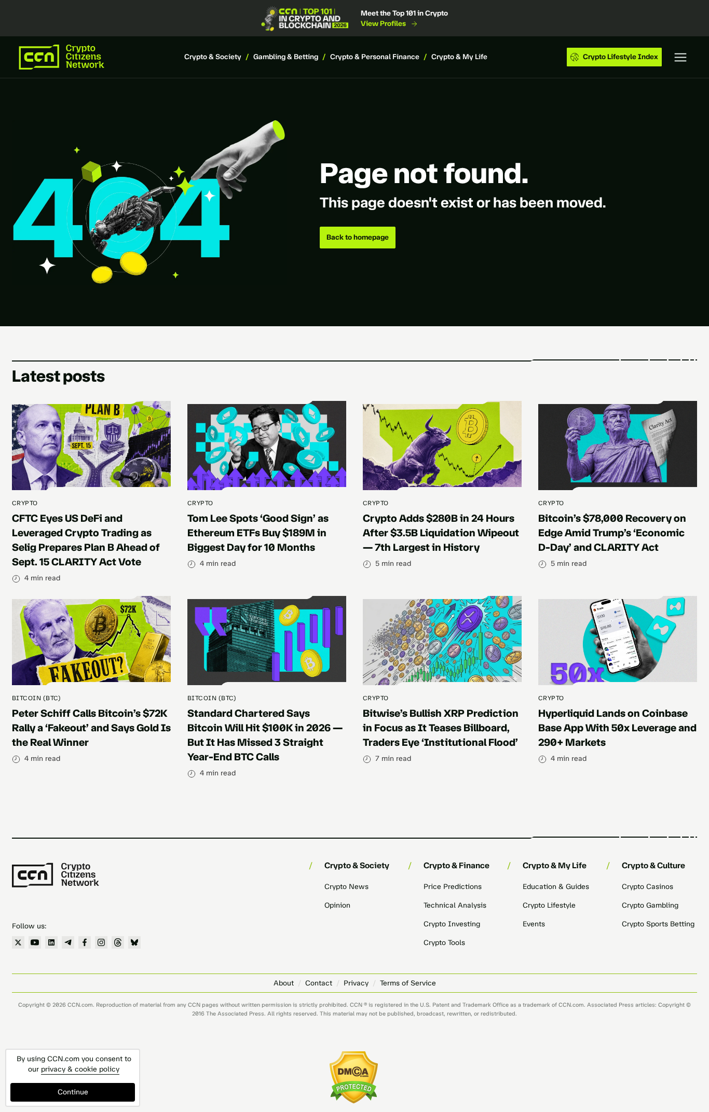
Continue (73, 1092)
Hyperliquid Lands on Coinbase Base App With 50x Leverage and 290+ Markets (617, 727)
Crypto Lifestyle (549, 905)
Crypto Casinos (647, 886)
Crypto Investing (452, 924)
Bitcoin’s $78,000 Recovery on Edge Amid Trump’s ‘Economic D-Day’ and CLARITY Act (612, 532)
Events (534, 924)
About (284, 983)
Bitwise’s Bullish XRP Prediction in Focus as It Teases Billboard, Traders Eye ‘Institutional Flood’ (441, 727)
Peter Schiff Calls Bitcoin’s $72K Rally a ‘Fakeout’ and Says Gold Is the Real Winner (91, 727)
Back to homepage (357, 237)
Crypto (25, 503)
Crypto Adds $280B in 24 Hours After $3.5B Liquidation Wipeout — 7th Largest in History (441, 532)
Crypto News (346, 886)
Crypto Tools (444, 942)
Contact (318, 983)
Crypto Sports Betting (658, 924)
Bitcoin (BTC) (36, 698)
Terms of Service (408, 983)
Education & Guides (556, 886)
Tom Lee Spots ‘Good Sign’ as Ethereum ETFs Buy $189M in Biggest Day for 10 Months (258, 532)
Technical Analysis (455, 905)
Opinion (337, 905)
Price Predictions (453, 886)
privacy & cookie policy (80, 1069)
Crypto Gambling (650, 905)
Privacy (356, 983)
